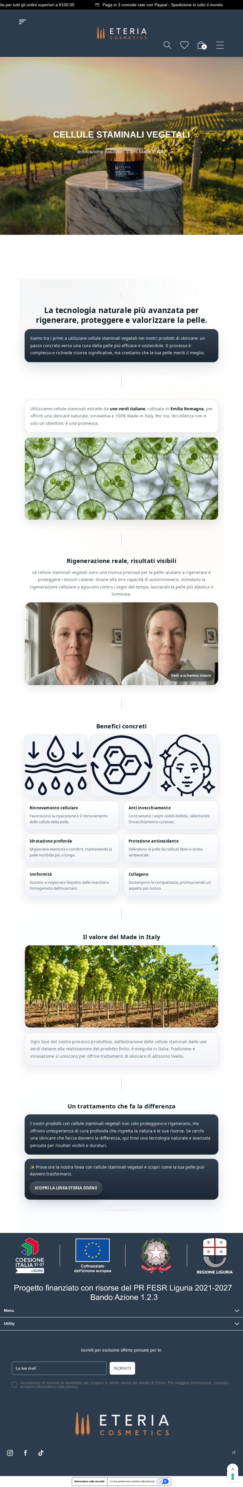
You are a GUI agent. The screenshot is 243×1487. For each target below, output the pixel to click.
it (234, 1453)
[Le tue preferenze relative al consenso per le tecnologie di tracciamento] (232, 1476)
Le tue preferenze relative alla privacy (132, 1481)
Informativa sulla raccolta (89, 1481)
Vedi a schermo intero (191, 675)
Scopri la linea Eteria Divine (66, 1188)
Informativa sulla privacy (57, 1386)
